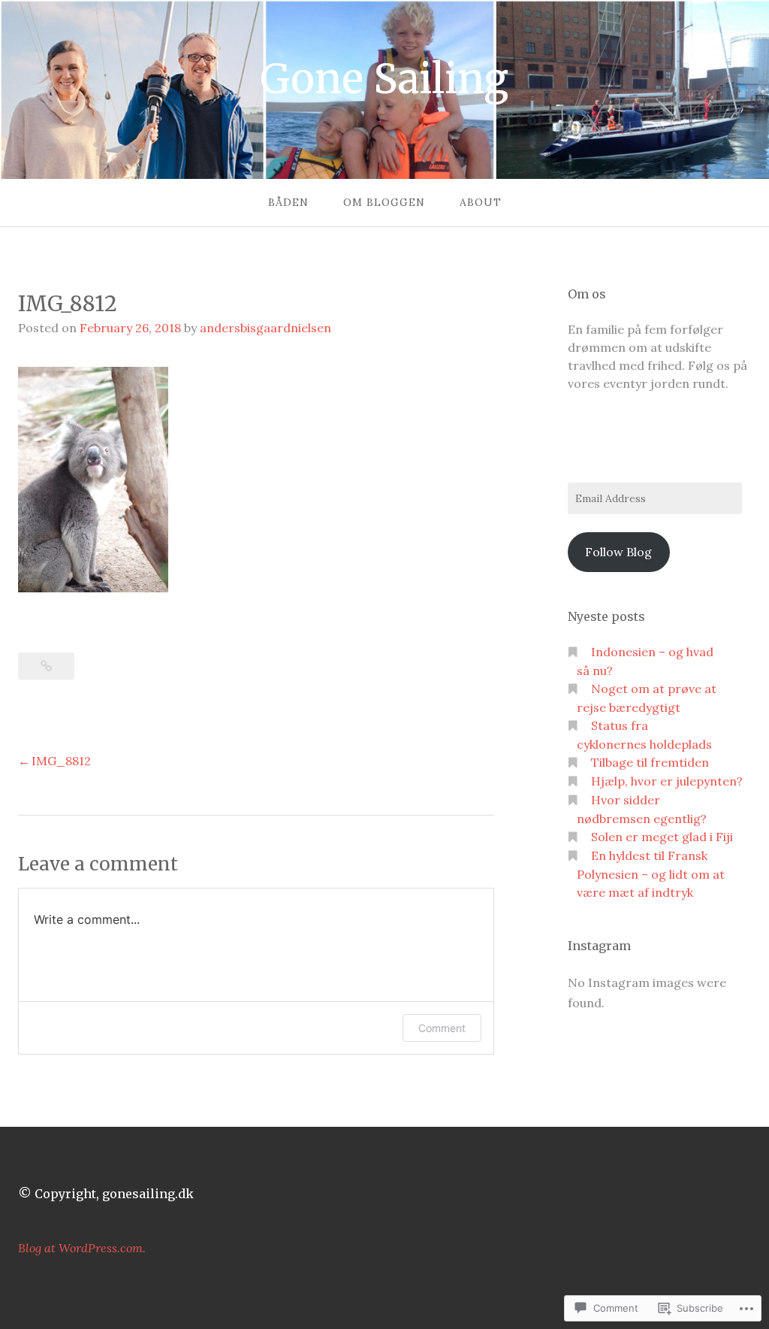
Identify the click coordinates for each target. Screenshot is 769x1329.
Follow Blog (618, 551)
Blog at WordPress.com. (82, 1247)
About (481, 202)
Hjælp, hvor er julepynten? (667, 781)
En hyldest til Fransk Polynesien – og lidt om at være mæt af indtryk (651, 874)
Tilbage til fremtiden (650, 762)
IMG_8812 (61, 760)
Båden (288, 202)
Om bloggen (384, 202)
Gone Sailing (384, 78)
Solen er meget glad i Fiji (662, 836)
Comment (442, 1028)
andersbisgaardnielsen (265, 327)
